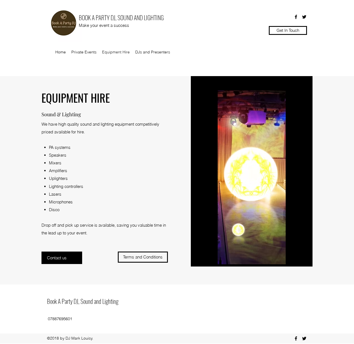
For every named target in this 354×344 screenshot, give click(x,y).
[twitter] (304, 17)
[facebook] (296, 17)
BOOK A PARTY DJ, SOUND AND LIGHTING (121, 17)
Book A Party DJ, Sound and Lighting (82, 301)
